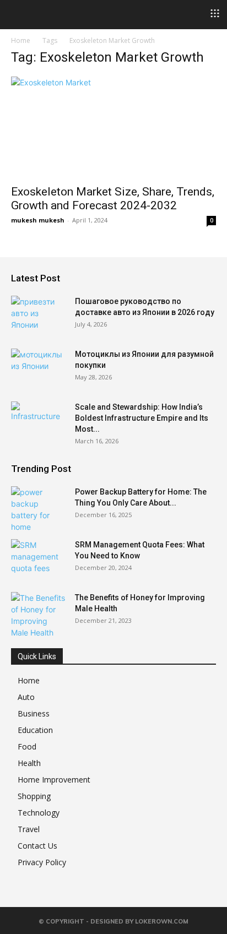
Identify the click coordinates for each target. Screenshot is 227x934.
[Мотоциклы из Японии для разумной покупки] (38, 368)
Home (20, 40)
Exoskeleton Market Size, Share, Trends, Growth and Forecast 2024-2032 (112, 198)
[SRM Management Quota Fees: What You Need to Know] (38, 558)
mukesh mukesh (37, 220)
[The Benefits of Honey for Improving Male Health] (38, 615)
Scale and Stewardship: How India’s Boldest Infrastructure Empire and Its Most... (141, 418)
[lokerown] (16, 13)
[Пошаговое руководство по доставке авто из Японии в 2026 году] (38, 315)
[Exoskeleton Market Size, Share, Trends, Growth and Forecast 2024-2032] (113, 127)
